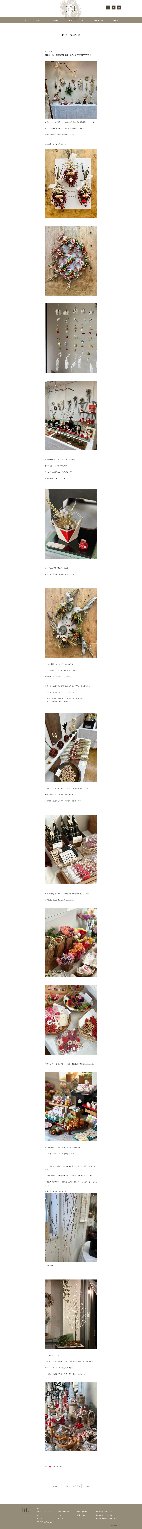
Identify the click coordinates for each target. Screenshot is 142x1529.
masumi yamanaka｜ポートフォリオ (106, 1518)
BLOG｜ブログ (81, 1518)
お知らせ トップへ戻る (72, 1486)
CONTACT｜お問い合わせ (44, 1522)
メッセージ (40, 1515)
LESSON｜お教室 (82, 1511)
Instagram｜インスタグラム (104, 1515)
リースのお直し (61, 1518)
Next (88, 1486)
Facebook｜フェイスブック (104, 1511)
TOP (38, 1508)
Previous (54, 1486)
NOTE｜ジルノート (82, 1515)
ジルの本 (39, 1518)
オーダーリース (61, 1515)
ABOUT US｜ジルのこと (44, 1511)
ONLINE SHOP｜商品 (63, 1511)
